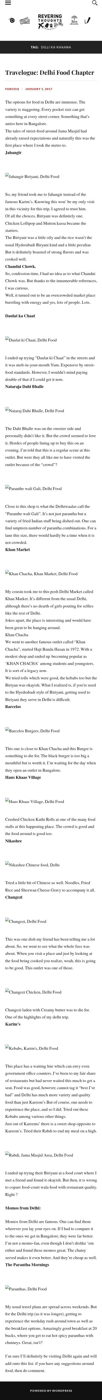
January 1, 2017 (38, 89)
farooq (12, 89)
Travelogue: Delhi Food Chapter (49, 72)
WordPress (62, 1390)
